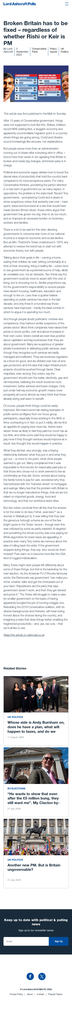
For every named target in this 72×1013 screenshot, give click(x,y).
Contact (41, 994)
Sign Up (59, 941)
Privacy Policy (17, 994)
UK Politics (65, 50)
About (31, 994)
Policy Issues (53, 50)
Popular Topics (55, 994)
